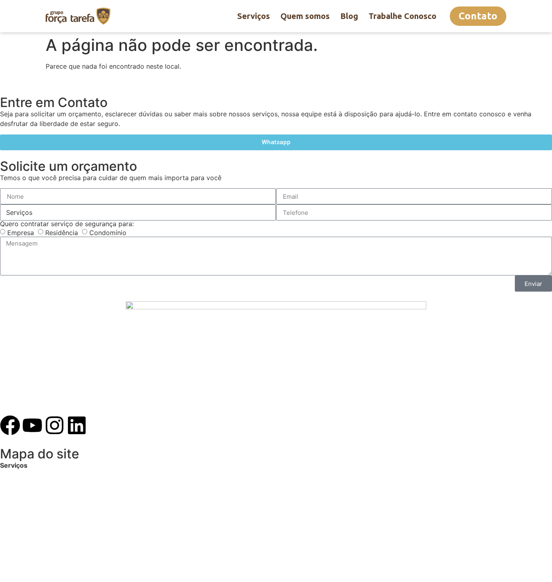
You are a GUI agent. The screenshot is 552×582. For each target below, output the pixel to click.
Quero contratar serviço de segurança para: (67, 224)
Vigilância (14, 475)
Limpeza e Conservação (37, 514)
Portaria (12, 485)
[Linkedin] (77, 425)
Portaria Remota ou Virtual (41, 494)
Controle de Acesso (30, 523)
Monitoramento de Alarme (40, 504)
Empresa (20, 233)
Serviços (253, 16)
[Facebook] (10, 425)
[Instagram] (54, 425)
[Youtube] (32, 425)
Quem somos (305, 16)
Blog (349, 16)
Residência (61, 233)
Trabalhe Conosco (402, 16)
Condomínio (107, 233)
